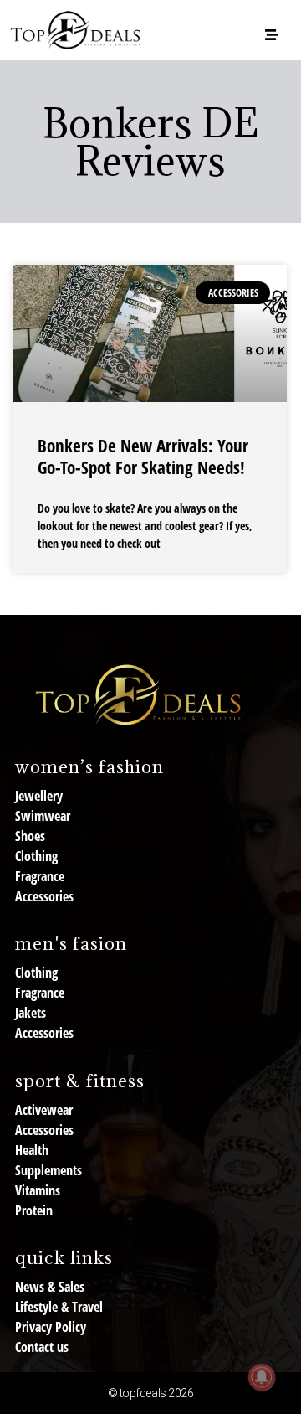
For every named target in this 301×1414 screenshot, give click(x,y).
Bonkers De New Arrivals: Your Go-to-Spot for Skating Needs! (143, 456)
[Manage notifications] (261, 1377)
